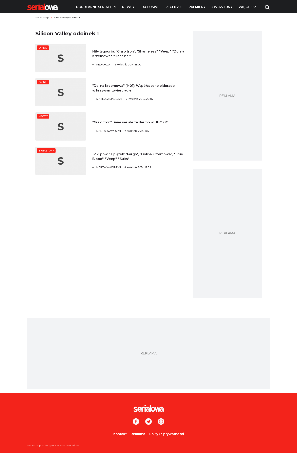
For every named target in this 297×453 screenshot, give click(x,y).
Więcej (245, 7)
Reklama (138, 434)
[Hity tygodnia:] (60, 58)
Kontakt (120, 434)
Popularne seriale (94, 7)
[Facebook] (136, 422)
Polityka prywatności (166, 434)
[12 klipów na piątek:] (60, 161)
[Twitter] (148, 422)
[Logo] (42, 6)
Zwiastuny (222, 7)
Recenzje (174, 7)
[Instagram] (161, 422)
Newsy (128, 7)
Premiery (197, 7)
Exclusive (150, 7)
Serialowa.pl (42, 17)
